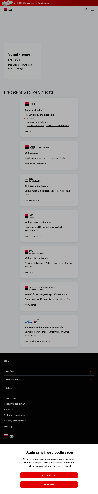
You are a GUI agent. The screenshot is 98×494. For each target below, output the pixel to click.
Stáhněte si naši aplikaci (15, 415)
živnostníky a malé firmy (38, 122)
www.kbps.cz (31, 272)
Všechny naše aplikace (15, 420)
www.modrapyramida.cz (36, 341)
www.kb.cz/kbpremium (35, 163)
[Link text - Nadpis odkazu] (9, 436)
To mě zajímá (43, 3)
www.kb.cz (29, 131)
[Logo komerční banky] (10, 10)
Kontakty (8, 426)
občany (30, 118)
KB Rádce (8, 409)
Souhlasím (49, 484)
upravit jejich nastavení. (60, 466)
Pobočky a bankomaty (14, 404)
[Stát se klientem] (86, 10)
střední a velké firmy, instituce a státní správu (48, 125)
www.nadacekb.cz (33, 236)
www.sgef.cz (30, 304)
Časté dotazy (10, 398)
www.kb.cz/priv (32, 200)
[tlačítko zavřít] (92, 3)
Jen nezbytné (49, 475)
